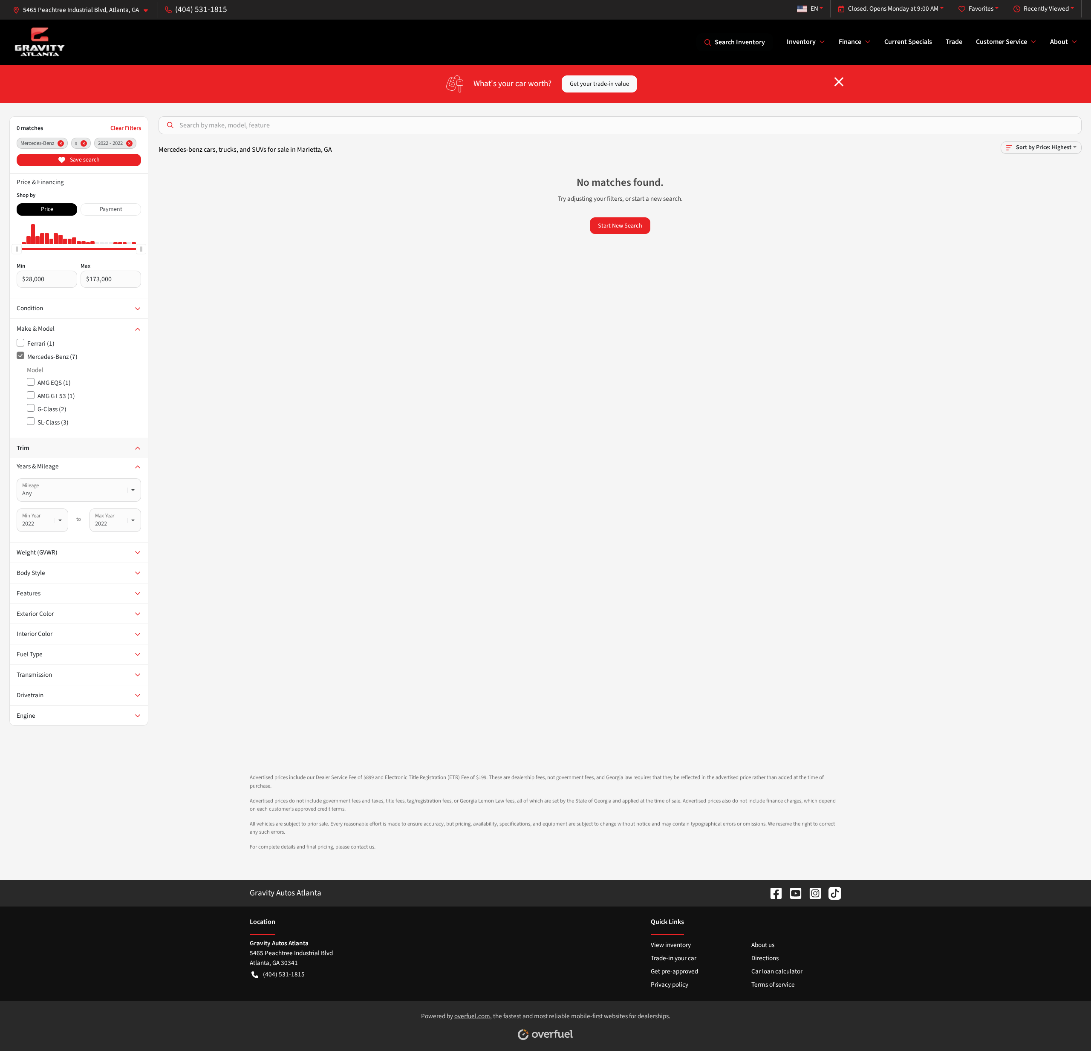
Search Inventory (740, 42)
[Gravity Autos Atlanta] (40, 42)
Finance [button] (850, 41)
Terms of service (773, 984)
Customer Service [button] (1001, 41)
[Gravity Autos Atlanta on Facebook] (772, 893)
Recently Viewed (1046, 8)
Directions (765, 958)
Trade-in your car (673, 958)
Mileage (30, 485)
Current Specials (908, 41)
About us (762, 945)
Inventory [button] (801, 41)
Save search (84, 160)
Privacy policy (669, 984)
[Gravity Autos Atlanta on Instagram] (812, 893)
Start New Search (620, 225)
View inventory (671, 945)
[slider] (17, 249)
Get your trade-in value (599, 83)
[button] (83, 10)
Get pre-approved (674, 971)
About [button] (1059, 41)
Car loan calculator (776, 971)
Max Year (104, 516)
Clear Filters (125, 128)
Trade (954, 41)
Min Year (31, 516)
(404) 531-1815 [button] (201, 9)
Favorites (981, 8)
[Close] (839, 82)
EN (814, 8)
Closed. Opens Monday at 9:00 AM (893, 8)
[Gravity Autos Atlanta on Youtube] (792, 893)
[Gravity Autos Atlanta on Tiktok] (831, 893)
